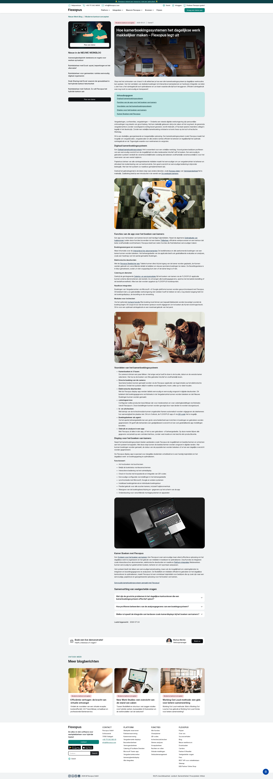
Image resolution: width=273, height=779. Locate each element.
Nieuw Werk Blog (75, 17)
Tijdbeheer (164, 240)
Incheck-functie (134, 302)
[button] (166, 5)
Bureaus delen (174, 171)
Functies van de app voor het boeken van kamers (136, 102)
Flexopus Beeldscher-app (130, 263)
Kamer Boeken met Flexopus (128, 114)
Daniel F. (151, 23)
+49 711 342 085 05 (109, 739)
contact (84, 742)
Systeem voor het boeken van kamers (132, 557)
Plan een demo (89, 45)
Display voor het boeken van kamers (131, 110)
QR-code (181, 414)
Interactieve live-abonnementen (145, 251)
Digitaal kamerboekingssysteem (130, 98)
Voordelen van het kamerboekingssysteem (134, 106)
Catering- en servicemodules (145, 276)
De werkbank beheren (169, 173)
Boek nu (197, 641)
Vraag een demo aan (195, 10)
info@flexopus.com (109, 742)
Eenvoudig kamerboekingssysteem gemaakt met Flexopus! (136, 583)
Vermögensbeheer (191, 171)
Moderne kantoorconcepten (97, 17)
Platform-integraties (181, 562)
